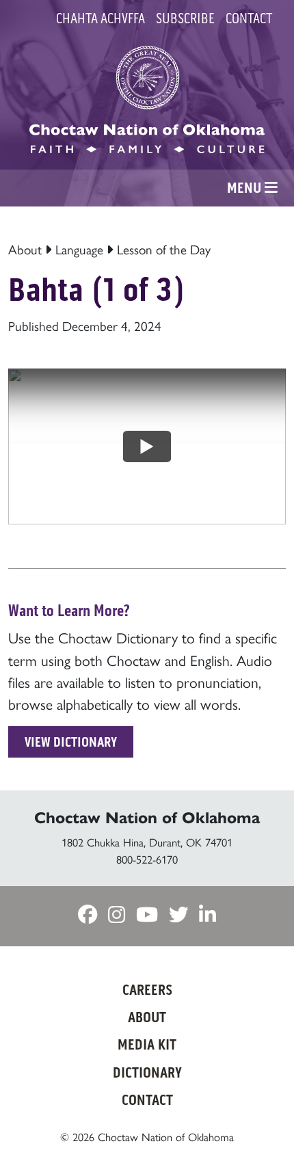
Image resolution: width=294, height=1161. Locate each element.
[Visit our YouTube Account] (147, 915)
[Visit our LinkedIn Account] (207, 915)
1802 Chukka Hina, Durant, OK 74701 (147, 841)
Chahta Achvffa (100, 18)
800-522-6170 (147, 859)
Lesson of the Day (164, 248)
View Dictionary (71, 742)
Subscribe (185, 18)
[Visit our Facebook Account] (87, 915)
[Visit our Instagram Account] (116, 915)
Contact (249, 18)
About (25, 248)
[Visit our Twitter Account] (178, 915)
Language (79, 248)
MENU (246, 188)
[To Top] (262, 1123)
